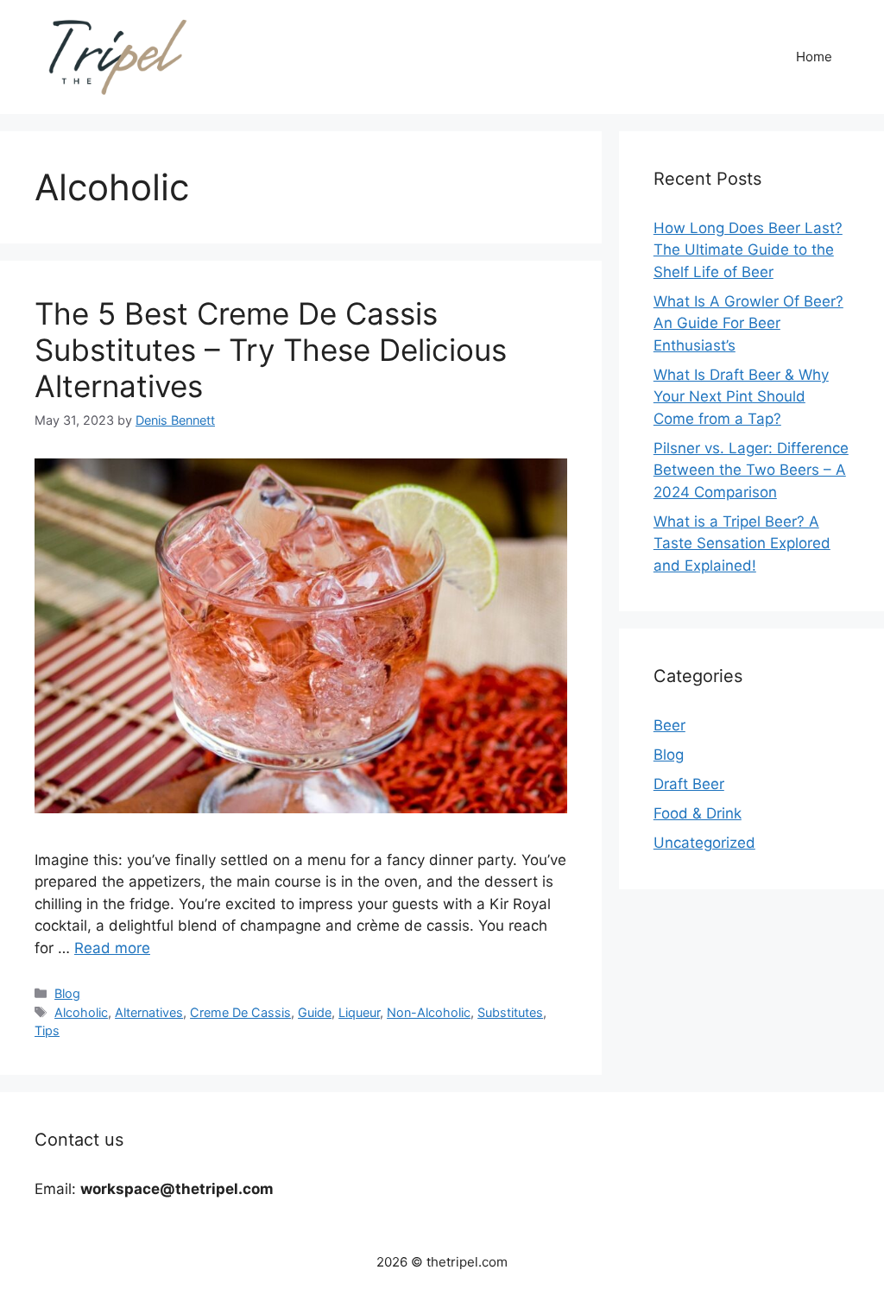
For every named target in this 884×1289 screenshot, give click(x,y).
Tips (47, 1030)
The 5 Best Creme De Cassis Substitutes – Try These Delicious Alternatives (271, 349)
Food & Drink (698, 813)
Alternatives (149, 1012)
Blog (67, 993)
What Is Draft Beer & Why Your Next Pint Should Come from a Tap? (741, 396)
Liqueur (359, 1012)
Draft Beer (689, 784)
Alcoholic (81, 1012)
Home (814, 56)
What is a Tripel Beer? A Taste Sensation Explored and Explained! (742, 543)
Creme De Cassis (240, 1012)
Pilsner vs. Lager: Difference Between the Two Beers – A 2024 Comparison (751, 470)
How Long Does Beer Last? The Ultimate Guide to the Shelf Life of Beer (748, 250)
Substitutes (510, 1012)
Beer (669, 725)
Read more (112, 948)
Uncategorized (704, 842)
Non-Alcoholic (428, 1012)
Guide (315, 1012)
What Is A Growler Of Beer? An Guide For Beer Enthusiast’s (748, 323)
